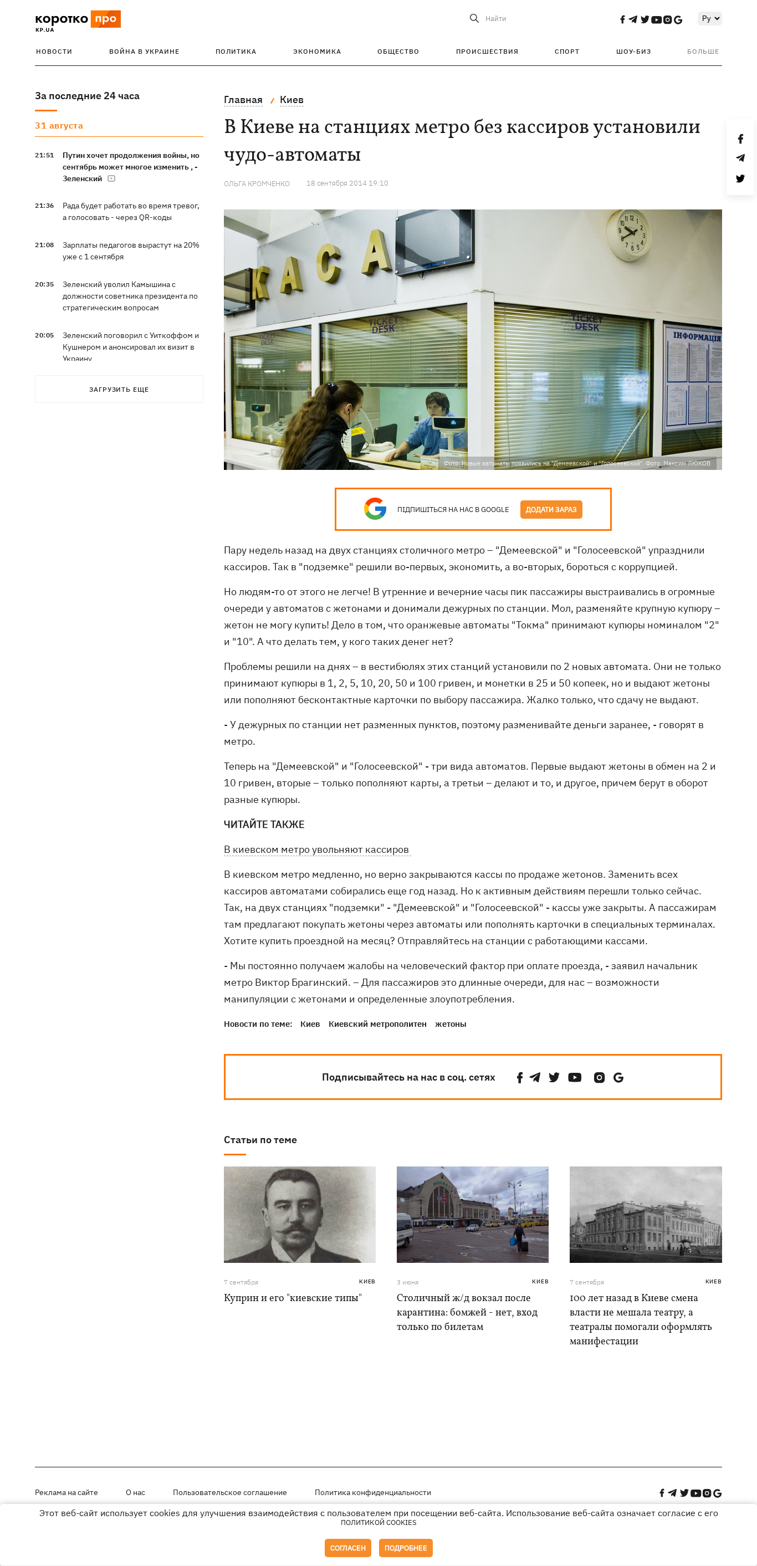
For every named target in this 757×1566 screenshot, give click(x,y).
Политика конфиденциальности (373, 1492)
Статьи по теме (260, 1139)
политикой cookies (379, 1522)
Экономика (317, 51)
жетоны (451, 1024)
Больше (703, 51)
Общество (398, 51)
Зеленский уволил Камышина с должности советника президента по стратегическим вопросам (130, 296)
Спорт (567, 51)
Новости (54, 51)
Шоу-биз (633, 51)
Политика (236, 51)
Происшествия (487, 51)
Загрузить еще (119, 389)
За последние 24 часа (87, 95)
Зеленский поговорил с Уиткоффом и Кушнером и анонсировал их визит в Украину (131, 347)
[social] (622, 19)
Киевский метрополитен (378, 1024)
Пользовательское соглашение (230, 1492)
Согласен (348, 1548)
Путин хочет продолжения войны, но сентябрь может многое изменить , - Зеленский (131, 166)
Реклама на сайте (66, 1492)
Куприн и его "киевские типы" (293, 1299)
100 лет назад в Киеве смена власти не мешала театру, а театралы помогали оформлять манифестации (641, 1320)
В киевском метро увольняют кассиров (317, 849)
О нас (135, 1492)
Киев (310, 1024)
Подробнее (406, 1548)
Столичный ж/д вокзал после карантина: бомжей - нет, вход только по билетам (467, 1313)
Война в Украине (144, 51)
